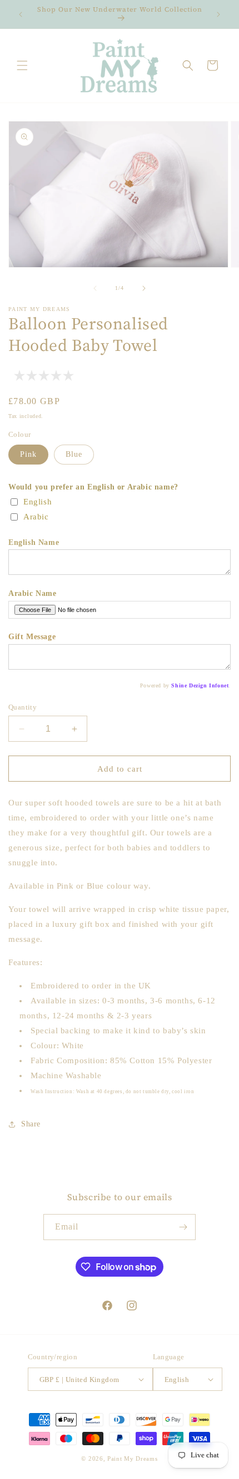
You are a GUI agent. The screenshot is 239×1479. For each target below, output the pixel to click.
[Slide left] (95, 288)
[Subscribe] (183, 1227)
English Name (33, 542)
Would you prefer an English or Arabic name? (93, 487)
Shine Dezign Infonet (199, 685)
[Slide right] (144, 288)
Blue (74, 454)
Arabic (36, 516)
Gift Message (32, 637)
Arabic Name (32, 593)
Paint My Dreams (132, 1458)
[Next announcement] (218, 14)
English (37, 501)
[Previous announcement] (20, 14)
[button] (22, 65)
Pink (28, 454)
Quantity (22, 707)
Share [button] (31, 1124)
